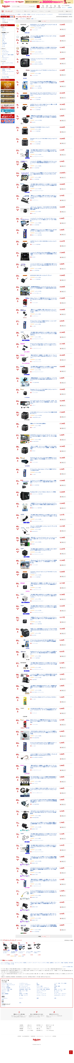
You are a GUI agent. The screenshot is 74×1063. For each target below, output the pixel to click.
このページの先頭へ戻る (68, 966)
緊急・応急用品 (64, 962)
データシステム (5, 51)
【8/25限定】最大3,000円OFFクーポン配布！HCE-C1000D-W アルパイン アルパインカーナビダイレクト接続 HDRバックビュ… (43, 596)
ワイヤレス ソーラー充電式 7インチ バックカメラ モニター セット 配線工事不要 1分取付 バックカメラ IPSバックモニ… (43, 174)
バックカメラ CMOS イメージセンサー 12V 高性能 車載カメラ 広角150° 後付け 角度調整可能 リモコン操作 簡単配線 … (43, 926)
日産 (3, 40)
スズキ (3, 37)
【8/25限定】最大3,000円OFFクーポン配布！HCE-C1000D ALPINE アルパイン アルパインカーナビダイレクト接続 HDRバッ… (43, 607)
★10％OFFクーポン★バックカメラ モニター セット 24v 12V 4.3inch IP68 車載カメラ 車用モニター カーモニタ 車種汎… (43, 436)
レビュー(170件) (38, 120)
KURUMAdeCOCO (35, 531)
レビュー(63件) (38, 268)
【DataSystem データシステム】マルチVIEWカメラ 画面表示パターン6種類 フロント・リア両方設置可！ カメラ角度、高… (43, 561)
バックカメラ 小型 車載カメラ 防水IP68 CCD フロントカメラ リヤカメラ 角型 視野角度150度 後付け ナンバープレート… (43, 162)
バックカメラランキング (23, 16)
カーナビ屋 (33, 326)
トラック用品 (7, 963)
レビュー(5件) (38, 324)
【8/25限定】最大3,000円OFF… (14, 952)
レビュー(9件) (38, 86)
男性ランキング (27, 11)
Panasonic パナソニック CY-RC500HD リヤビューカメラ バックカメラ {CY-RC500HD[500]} (43, 390)
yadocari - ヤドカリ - (35, 783)
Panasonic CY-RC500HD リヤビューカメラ (39, 127)
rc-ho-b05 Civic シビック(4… (6, 952)
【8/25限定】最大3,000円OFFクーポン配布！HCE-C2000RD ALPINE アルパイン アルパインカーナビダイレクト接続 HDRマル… (43, 333)
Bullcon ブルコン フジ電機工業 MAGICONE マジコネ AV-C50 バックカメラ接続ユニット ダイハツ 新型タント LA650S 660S (43, 721)
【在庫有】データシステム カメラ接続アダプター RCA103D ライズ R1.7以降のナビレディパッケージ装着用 (43, 230)
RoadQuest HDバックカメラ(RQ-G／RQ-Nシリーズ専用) (43, 492)
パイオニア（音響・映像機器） (7, 55)
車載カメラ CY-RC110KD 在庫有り (38, 423)
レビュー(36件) (38, 735)
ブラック (4, 28)
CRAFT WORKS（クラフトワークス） (38, 692)
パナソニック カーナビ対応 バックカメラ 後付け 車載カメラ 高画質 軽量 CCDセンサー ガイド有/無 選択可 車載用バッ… (43, 824)
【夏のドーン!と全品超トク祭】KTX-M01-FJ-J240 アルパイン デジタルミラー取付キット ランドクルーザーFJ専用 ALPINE (43, 197)
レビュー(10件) (38, 154)
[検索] (38, 6)
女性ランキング (34, 11)
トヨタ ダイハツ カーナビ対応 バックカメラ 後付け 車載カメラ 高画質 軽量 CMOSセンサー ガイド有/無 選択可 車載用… (43, 858)
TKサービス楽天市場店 (35, 167)
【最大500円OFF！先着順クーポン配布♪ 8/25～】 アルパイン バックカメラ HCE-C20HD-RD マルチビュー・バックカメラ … (43, 356)
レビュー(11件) (38, 291)
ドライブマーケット (35, 200)
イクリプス (4, 59)
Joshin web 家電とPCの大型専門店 (37, 757)
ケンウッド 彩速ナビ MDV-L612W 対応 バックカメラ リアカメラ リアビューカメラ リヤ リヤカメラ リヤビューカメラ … (43, 789)
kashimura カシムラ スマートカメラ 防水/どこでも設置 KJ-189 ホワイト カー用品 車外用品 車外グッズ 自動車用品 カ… (43, 653)
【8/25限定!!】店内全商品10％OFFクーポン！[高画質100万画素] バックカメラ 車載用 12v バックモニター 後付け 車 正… (43, 687)
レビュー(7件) (38, 369)
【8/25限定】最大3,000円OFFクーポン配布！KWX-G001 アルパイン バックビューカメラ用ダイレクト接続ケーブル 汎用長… (43, 516)
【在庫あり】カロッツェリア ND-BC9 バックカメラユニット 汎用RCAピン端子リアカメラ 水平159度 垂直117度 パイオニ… (43, 618)
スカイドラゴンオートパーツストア (37, 53)
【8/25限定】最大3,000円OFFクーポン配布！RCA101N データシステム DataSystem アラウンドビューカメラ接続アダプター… (43, 846)
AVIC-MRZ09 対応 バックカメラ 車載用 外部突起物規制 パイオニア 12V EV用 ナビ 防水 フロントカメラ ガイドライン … (43, 778)
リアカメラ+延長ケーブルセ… (29, 952)
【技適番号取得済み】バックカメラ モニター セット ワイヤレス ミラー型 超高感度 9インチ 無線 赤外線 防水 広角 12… (43, 288)
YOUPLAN (33, 450)
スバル (3, 46)
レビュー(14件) (38, 27)
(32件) (15, 956)
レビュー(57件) (38, 677)
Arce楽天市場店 (34, 679)
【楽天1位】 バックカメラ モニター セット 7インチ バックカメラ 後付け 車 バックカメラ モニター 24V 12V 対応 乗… (43, 539)
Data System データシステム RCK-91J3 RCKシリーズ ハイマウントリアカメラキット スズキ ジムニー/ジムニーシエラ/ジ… (43, 94)
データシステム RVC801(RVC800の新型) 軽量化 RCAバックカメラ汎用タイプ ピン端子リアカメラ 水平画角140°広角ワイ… (43, 83)
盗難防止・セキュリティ (55, 962)
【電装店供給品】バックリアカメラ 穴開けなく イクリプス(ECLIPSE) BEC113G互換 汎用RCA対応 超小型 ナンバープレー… (43, 379)
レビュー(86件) (38, 222)
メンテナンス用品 (45, 962)
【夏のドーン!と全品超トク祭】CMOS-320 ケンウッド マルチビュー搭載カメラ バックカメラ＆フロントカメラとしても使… (43, 311)
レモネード (33, 405)
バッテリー (29, 962)
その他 (12, 963)
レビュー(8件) (38, 425)
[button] (47, 6)
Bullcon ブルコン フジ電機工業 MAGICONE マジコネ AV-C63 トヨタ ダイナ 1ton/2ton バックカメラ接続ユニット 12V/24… (43, 299)
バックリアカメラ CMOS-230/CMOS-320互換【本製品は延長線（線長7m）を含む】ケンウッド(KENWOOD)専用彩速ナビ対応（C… (43, 801)
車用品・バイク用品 (22, 14)
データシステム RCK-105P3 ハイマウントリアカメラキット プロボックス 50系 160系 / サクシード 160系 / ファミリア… (43, 345)
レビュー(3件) (38, 97)
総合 (3, 18)
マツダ (3, 44)
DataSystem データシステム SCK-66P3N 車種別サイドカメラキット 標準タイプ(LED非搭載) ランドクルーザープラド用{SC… (43, 459)
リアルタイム (41, 11)
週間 (32, 18)
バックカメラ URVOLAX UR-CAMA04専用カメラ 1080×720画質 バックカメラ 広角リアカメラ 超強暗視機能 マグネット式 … (43, 254)
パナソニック (5, 53)
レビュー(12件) (38, 575)
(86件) (23, 956)
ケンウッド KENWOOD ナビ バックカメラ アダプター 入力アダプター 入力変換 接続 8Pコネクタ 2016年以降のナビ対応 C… (43, 892)
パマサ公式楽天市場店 (35, 382)
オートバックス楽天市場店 (36, 99)
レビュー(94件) (38, 165)
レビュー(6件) (38, 73)
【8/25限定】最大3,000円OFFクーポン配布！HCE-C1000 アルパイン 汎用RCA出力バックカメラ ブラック (43, 549)
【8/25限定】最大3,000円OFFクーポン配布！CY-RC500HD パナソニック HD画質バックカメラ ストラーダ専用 (43, 367)
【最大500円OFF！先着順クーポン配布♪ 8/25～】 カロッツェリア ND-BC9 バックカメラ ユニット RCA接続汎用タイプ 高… (43, 584)
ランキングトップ (19, 11)
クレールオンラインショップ (36, 348)
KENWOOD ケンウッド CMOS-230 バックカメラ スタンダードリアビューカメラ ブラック (43, 25)
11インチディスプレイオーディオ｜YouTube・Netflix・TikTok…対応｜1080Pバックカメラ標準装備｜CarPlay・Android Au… (43, 402)
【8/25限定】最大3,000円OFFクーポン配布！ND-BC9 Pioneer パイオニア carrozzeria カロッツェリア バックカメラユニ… (43, 48)
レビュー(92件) (38, 542)
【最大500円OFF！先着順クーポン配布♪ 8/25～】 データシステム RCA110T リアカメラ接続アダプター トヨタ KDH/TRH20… (43, 767)
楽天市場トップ (4, 14)
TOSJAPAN (33, 122)
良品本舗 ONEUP (35, 863)
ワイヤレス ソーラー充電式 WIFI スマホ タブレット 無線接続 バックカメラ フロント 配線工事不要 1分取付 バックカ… (43, 482)
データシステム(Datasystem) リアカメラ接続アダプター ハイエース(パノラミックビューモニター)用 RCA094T (43, 743)
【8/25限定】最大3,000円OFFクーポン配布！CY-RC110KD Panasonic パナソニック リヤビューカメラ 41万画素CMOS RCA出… (43, 185)
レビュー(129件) (38, 415)
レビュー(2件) (38, 129)
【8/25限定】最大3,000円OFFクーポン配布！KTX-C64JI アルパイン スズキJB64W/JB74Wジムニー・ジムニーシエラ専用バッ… (43, 835)
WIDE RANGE (34, 635)
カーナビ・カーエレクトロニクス (39, 14)
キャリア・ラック (36, 962)
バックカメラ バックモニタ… (21, 952)
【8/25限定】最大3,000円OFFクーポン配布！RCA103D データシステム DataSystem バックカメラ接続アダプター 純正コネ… (43, 151)
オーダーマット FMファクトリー (37, 792)
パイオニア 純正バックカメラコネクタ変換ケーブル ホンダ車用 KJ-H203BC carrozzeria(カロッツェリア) (43, 755)
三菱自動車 (4, 43)
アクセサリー (7, 962)
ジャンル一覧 (60, 11)
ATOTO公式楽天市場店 (35, 737)
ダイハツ (4, 38)
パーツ (2, 962)
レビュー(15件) (38, 849)
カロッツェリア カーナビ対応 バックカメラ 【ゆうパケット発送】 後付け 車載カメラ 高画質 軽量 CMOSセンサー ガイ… (43, 903)
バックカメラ (49, 14)
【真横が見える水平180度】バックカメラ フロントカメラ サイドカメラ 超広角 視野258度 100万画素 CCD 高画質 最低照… (43, 117)
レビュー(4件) (38, 439)
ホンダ (3, 41)
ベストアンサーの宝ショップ (36, 293)
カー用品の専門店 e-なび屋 (36, 417)
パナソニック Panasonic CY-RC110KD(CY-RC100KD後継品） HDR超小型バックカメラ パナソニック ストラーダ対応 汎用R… (43, 208)
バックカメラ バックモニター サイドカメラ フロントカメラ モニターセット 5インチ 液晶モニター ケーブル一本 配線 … (43, 219)
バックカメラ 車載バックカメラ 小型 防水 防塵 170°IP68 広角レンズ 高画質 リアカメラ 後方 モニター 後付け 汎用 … (43, 675)
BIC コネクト (34, 213)
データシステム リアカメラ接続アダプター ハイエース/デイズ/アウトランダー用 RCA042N (43, 321)
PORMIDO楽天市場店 (35, 817)
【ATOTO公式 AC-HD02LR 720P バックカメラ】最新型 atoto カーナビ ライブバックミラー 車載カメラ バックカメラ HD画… (43, 732)
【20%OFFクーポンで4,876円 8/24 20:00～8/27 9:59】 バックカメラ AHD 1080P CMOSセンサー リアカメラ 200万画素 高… (43, 812)
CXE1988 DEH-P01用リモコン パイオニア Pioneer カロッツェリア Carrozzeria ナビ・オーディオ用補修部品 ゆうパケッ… (43, 710)
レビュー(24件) (38, 62)
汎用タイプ (4, 34)
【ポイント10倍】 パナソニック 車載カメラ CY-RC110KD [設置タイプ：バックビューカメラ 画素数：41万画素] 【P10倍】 (43, 447)
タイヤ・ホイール (15, 962)
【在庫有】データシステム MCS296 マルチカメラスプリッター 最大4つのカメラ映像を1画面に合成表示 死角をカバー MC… (44, 504)
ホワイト (4, 30)
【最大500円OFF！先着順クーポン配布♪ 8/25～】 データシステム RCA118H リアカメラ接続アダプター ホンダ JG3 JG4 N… (43, 881)
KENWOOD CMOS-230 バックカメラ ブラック (41, 275)
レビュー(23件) (38, 690)
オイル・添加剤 (23, 962)
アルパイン (4, 50)
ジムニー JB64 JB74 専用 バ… (37, 952)
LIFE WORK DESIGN (35, 441)
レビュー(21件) (38, 39)
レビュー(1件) (38, 211)
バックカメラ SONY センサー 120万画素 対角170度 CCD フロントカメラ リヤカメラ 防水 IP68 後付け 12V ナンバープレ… (43, 265)
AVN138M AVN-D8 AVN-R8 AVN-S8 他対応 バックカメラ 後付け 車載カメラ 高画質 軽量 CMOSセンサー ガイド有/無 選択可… (43, 869)
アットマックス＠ (35, 29)
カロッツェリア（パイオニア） (7, 63)
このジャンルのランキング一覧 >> (65, 14)
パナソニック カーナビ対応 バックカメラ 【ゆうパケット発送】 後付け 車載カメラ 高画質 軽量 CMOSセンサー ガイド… (43, 915)
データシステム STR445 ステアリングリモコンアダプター (43, 697)
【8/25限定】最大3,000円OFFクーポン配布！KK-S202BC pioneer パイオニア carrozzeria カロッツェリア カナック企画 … (43, 664)
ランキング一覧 (5, 77)
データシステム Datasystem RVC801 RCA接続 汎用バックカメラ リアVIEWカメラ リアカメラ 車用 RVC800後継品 (43, 641)
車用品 (28, 14)
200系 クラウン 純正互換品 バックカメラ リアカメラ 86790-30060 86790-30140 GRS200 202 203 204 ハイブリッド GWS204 (43, 630)
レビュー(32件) (38, 51)
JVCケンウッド (5, 57)
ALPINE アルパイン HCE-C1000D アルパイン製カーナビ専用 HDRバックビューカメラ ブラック (43, 105)
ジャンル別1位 (47, 11)
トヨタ (3, 35)
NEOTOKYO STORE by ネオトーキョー (38, 41)
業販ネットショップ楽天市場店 (37, 507)
